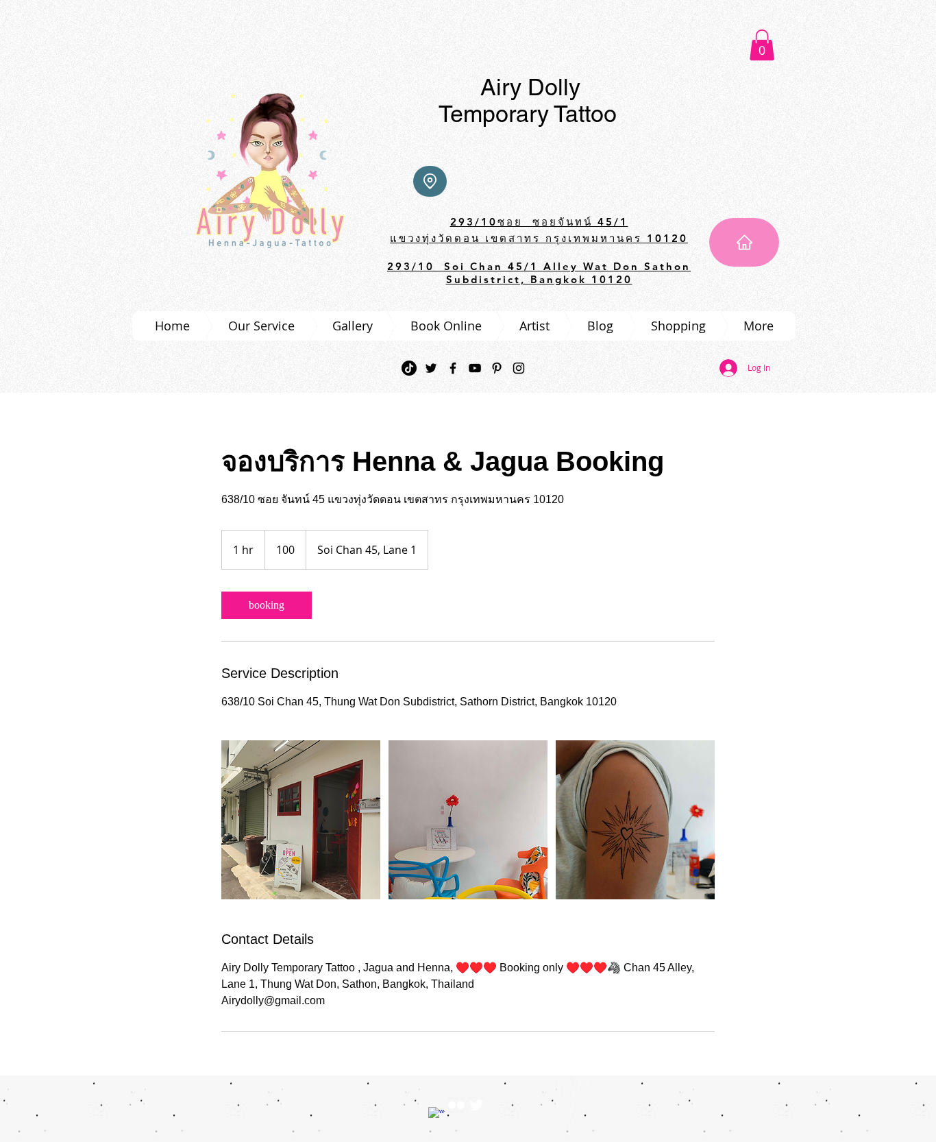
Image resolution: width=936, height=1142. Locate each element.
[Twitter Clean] (476, 1105)
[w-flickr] (456, 1105)
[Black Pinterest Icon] (496, 368)
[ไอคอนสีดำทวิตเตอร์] (431, 368)
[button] (762, 44)
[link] (266, 605)
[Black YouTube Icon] (474, 368)
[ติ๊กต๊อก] (409, 368)
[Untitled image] (300, 819)
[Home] (744, 242)
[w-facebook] (436, 1115)
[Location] (430, 181)
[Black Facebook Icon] (452, 368)
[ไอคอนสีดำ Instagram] (518, 368)
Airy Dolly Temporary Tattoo (528, 100)
